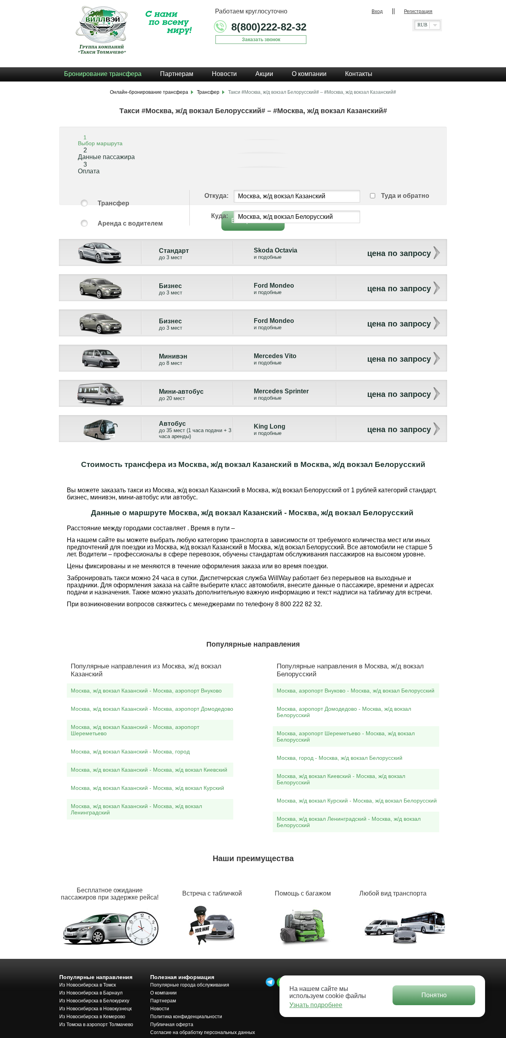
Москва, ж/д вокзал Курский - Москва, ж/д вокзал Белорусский (357, 800)
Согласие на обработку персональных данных (202, 1032)
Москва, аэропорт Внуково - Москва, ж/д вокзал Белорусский (355, 690)
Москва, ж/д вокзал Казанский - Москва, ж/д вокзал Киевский (149, 770)
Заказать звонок (261, 39)
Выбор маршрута (100, 143)
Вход (377, 11)
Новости (159, 1008)
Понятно (434, 995)
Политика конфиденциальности (186, 1016)
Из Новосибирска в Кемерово (92, 1016)
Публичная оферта (171, 1024)
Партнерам (163, 1001)
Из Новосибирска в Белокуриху (94, 1001)
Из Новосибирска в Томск (87, 985)
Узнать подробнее (315, 1005)
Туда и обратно (405, 195)
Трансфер (113, 203)
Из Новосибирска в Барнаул (91, 993)
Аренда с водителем (130, 223)
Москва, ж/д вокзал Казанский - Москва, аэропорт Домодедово (152, 709)
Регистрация (418, 11)
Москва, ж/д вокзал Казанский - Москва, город (130, 751)
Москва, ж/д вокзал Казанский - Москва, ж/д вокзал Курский (147, 788)
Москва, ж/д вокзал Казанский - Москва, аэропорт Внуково (146, 690)
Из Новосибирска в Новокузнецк (95, 1008)
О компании (163, 993)
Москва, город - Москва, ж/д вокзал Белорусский (339, 758)
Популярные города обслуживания (189, 985)
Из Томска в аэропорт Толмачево (96, 1024)
